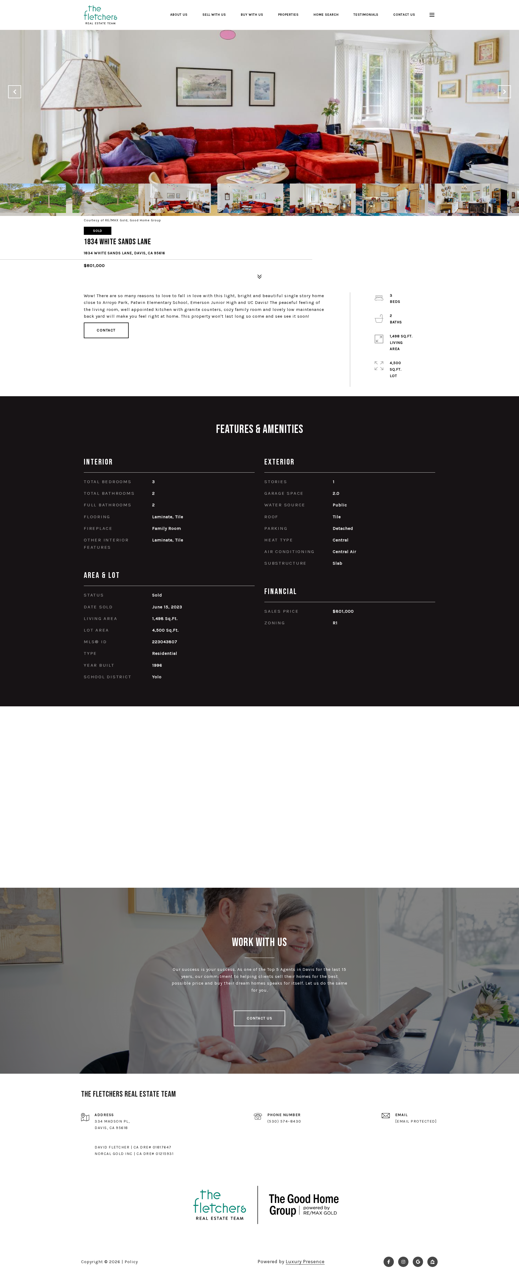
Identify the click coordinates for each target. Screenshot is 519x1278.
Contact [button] (106, 330)
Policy (131, 1261)
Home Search (326, 14)
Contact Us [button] (259, 1018)
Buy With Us (252, 14)
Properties (288, 14)
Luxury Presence (305, 1262)
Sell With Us (214, 14)
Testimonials (366, 14)
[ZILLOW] (432, 1261)
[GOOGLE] (417, 1261)
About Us (179, 14)
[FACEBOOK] (388, 1261)
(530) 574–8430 (284, 1121)
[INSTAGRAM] (403, 1261)
